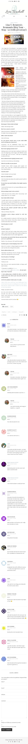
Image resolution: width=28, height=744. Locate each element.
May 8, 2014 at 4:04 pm (11, 610)
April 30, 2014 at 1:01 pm (11, 479)
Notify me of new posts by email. (8, 726)
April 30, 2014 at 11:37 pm (12, 493)
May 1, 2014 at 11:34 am (11, 518)
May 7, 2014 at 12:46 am (11, 562)
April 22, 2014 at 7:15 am (11, 417)
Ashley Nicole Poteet (12, 462)
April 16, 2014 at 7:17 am (14, 340)
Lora (8, 443)
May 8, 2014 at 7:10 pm (11, 627)
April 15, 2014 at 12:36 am (12, 355)
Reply (8, 327)
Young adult (21, 312)
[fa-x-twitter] (16, 1)
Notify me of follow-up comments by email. (11, 722)
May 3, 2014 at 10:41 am (11, 547)
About (14, 739)
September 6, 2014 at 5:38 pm (12, 658)
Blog (17, 739)
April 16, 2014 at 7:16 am (14, 372)
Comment (3, 700)
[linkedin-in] (12, 1)
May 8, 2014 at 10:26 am (11, 595)
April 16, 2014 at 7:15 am (14, 402)
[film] (14, 1)
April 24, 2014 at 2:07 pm (11, 445)
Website (3, 694)
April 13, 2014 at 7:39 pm (11, 325)
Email (2, 688)
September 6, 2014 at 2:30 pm (12, 641)
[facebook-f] (9, 1)
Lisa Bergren (14, 312)
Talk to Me (20, 739)
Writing (6, 739)
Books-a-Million (16, 270)
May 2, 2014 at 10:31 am (11, 533)
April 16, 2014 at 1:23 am (11, 388)
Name (3, 681)
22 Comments (17, 32)
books (9, 312)
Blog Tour (4, 312)
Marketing (11, 739)
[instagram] (10, 741)
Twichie (4, 315)
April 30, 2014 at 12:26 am (12, 463)
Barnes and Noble (6, 270)
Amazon (15, 268)
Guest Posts (14, 22)
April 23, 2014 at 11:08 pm (12, 431)
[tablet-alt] (18, 1)
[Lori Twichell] (14, 8)
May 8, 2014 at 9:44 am (11, 579)
